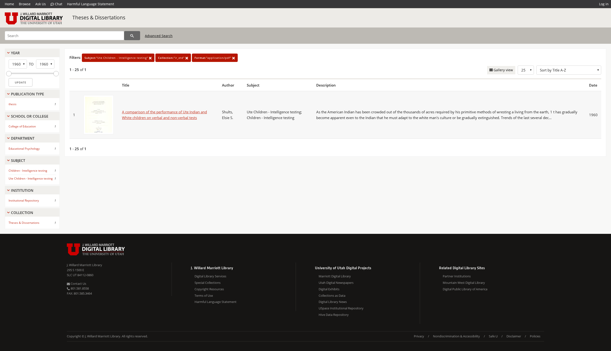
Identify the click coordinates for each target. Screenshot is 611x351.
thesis (12, 104)
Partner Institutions (457, 276)
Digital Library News (333, 302)
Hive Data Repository (334, 315)
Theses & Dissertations (98, 17)
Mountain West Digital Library (464, 282)
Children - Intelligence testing (28, 171)
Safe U (493, 336)
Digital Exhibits (329, 289)
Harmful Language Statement (90, 4)
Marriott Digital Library (335, 276)
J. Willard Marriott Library (84, 265)
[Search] (132, 35)
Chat (58, 4)
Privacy (419, 336)
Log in (604, 4)
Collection (22, 212)
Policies (535, 336)
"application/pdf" (213, 58)
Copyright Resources (209, 289)
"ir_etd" (171, 58)
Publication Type (27, 94)
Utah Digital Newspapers (336, 282)
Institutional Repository (24, 200)
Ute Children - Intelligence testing (31, 178)
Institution (22, 190)
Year (15, 52)
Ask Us (40, 4)
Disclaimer (513, 336)
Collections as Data (332, 295)
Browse (25, 4)
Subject (18, 160)
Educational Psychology (24, 149)
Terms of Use (204, 295)
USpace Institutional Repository (341, 308)
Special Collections (208, 282)
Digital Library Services (210, 276)
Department (22, 138)
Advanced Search (159, 35)
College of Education (22, 126)
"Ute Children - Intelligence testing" (116, 58)
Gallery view (503, 70)
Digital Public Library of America (465, 289)
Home (9, 4)
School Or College (29, 116)
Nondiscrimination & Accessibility (456, 336)
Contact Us (78, 283)
